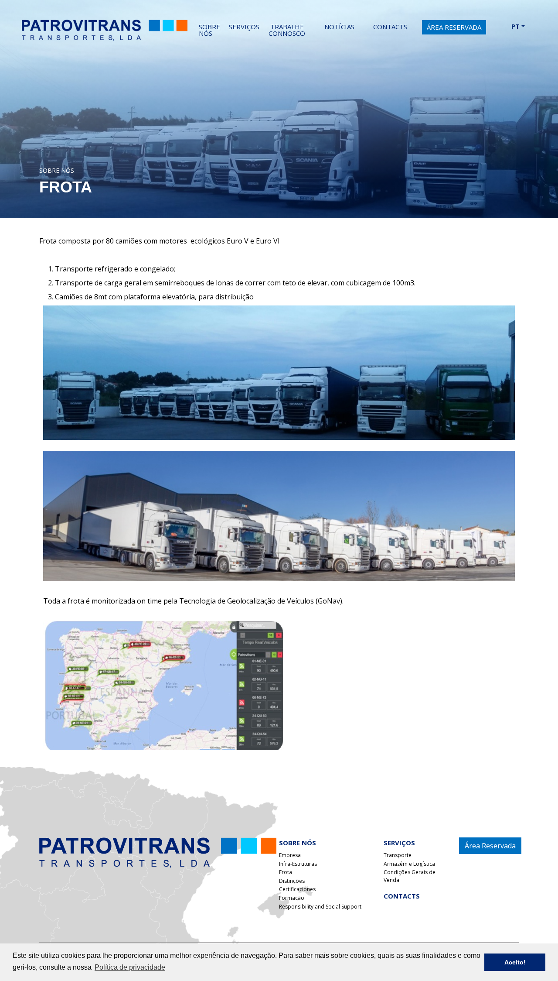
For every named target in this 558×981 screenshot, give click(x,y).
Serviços (244, 26)
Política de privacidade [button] (130, 967)
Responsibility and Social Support (320, 906)
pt (516, 26)
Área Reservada (454, 27)
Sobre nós (209, 30)
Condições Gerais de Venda (410, 876)
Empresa (290, 855)
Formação (291, 898)
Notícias (339, 26)
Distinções (292, 881)
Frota (285, 872)
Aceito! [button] (515, 962)
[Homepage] (157, 852)
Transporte (398, 855)
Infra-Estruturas (298, 864)
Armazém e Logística (409, 864)
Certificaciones (297, 889)
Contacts (402, 896)
